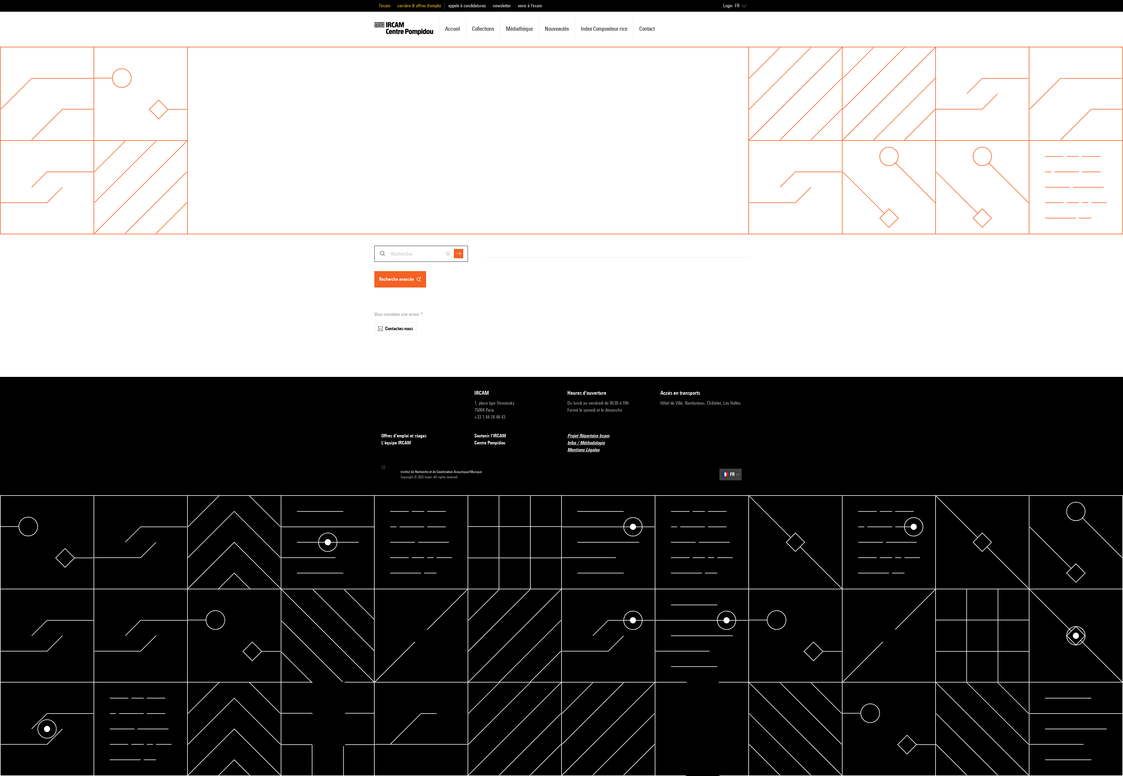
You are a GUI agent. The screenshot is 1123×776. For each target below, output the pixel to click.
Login (728, 5)
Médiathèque (519, 28)
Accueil (452, 28)
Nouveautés (557, 28)
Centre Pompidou (489, 443)
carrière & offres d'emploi (419, 5)
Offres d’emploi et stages (404, 436)
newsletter (502, 5)
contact (647, 28)
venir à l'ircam (530, 5)
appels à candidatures (467, 5)
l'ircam (384, 5)
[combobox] (421, 254)
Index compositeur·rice (604, 28)
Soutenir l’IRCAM (490, 436)
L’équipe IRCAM (396, 443)
